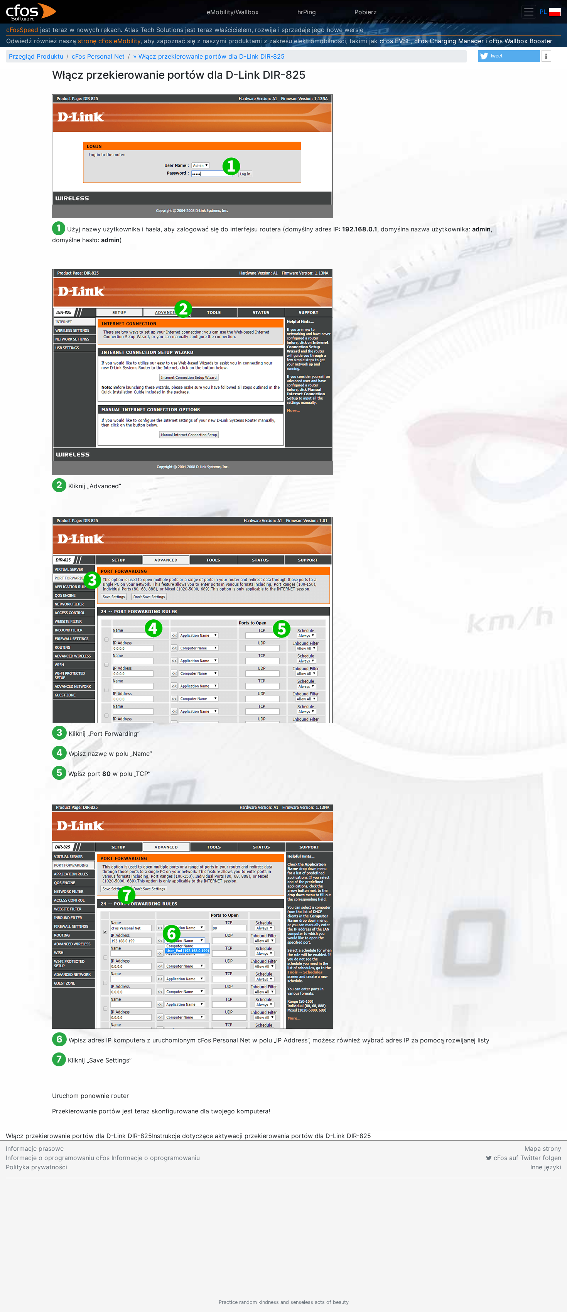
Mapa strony (543, 1148)
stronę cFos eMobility (109, 41)
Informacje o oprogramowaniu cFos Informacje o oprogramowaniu (103, 1158)
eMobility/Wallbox (233, 12)
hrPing (306, 12)
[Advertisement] (283, 1238)
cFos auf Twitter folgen (526, 1158)
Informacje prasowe (35, 1148)
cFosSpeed (22, 30)
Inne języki (545, 1167)
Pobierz (365, 12)
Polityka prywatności (36, 1167)
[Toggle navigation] (528, 12)
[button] (509, 56)
